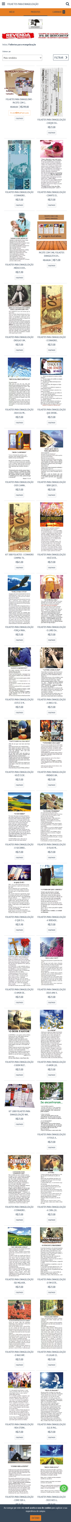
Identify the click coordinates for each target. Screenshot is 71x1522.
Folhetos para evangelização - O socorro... (19, 846)
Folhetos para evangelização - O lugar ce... (51, 1353)
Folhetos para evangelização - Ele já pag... (51, 1426)
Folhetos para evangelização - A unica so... (51, 701)
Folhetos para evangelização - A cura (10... (51, 1208)
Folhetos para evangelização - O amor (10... (51, 1063)
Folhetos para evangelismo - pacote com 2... (19, 101)
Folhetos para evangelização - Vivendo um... (51, 774)
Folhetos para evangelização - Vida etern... (19, 1426)
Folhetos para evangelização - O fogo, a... (51, 1136)
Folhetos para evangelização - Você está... (51, 556)
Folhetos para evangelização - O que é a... (19, 918)
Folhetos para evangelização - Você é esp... (19, 774)
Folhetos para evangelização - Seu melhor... (19, 1281)
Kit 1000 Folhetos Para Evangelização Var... (19, 1113)
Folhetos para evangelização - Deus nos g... (51, 1498)
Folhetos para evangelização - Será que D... (51, 484)
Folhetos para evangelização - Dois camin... (19, 484)
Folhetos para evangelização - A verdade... (51, 918)
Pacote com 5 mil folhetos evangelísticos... (51, 254)
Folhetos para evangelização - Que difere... (51, 411)
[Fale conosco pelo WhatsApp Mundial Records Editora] (64, 1488)
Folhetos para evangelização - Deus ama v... (51, 991)
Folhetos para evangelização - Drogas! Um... (19, 339)
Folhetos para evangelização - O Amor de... (19, 991)
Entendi (35, 1518)
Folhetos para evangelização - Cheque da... (51, 121)
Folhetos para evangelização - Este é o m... (19, 701)
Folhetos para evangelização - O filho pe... (51, 846)
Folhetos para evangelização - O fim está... (51, 1281)
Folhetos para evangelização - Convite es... (51, 194)
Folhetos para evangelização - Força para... (19, 629)
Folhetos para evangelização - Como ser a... (19, 1498)
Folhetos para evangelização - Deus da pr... (19, 411)
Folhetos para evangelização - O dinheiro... (19, 194)
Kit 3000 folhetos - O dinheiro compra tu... (19, 556)
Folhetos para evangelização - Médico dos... (19, 266)
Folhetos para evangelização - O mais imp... (19, 1353)
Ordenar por (6, 51)
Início (4, 44)
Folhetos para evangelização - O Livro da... (51, 629)
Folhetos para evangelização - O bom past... (19, 1063)
